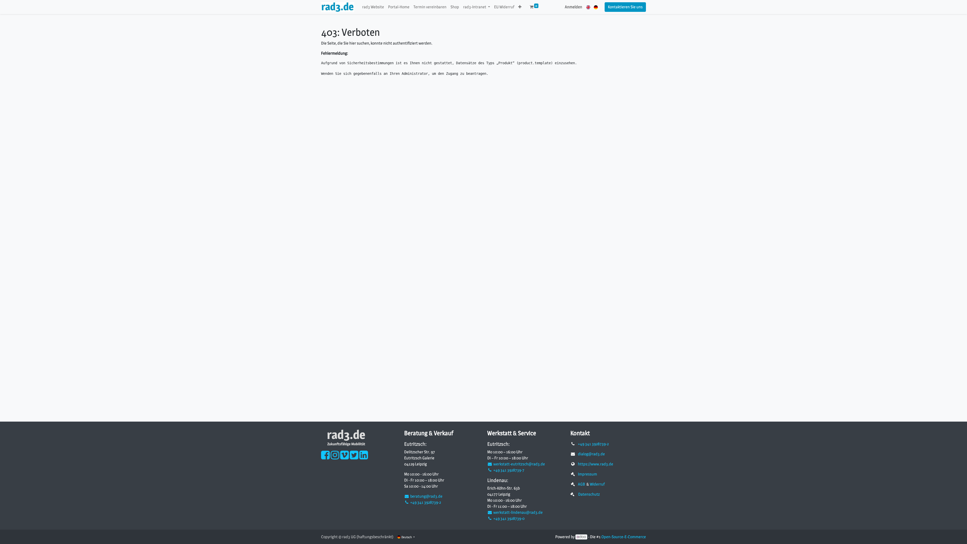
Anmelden (573, 7)
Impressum (587, 474)
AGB (582, 484)
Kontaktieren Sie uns (625, 7)
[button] (520, 7)
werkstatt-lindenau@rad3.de (518, 512)
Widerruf (597, 484)
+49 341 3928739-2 (425, 502)
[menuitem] (373, 7)
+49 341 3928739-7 (508, 470)
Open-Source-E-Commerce (623, 536)
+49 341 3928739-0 (509, 518)
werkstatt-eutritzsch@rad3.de (519, 464)
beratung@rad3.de (425, 496)
